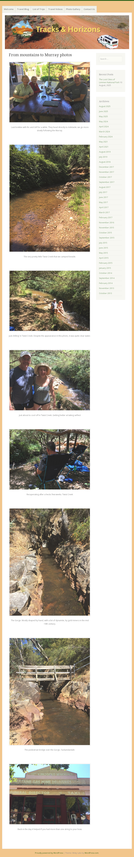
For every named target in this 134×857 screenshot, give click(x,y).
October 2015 (105, 232)
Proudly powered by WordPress (49, 853)
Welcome (9, 9)
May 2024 (103, 121)
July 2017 (103, 192)
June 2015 (103, 247)
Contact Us (89, 9)
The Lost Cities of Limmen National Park (109, 81)
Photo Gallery (73, 9)
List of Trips (39, 9)
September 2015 (106, 237)
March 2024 (104, 131)
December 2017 (106, 167)
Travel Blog (23, 9)
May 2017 (103, 202)
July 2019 (103, 156)
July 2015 (103, 242)
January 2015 (105, 268)
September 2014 (106, 278)
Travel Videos (55, 9)
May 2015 (103, 252)
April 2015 (104, 258)
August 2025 (104, 106)
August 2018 (104, 162)
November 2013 (106, 288)
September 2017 (106, 182)
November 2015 (106, 227)
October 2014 (105, 273)
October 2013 (105, 293)
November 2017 (106, 172)
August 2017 (104, 187)
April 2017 (104, 207)
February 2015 (105, 263)
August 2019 (104, 151)
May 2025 (103, 116)
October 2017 (105, 177)
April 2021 (104, 146)
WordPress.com (92, 853)
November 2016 (106, 222)
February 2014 (105, 283)
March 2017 (104, 212)
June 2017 (103, 197)
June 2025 (103, 111)
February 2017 (105, 217)
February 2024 (105, 136)
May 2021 (103, 141)
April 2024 (104, 126)
